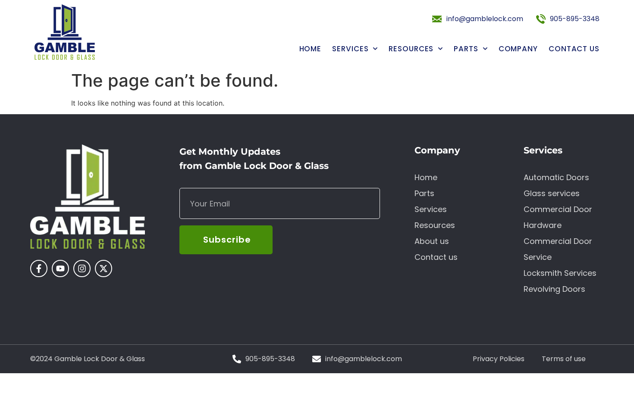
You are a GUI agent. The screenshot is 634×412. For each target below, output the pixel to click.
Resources (411, 49)
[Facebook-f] (38, 268)
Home (310, 49)
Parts (466, 49)
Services (350, 49)
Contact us (574, 49)
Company (518, 49)
